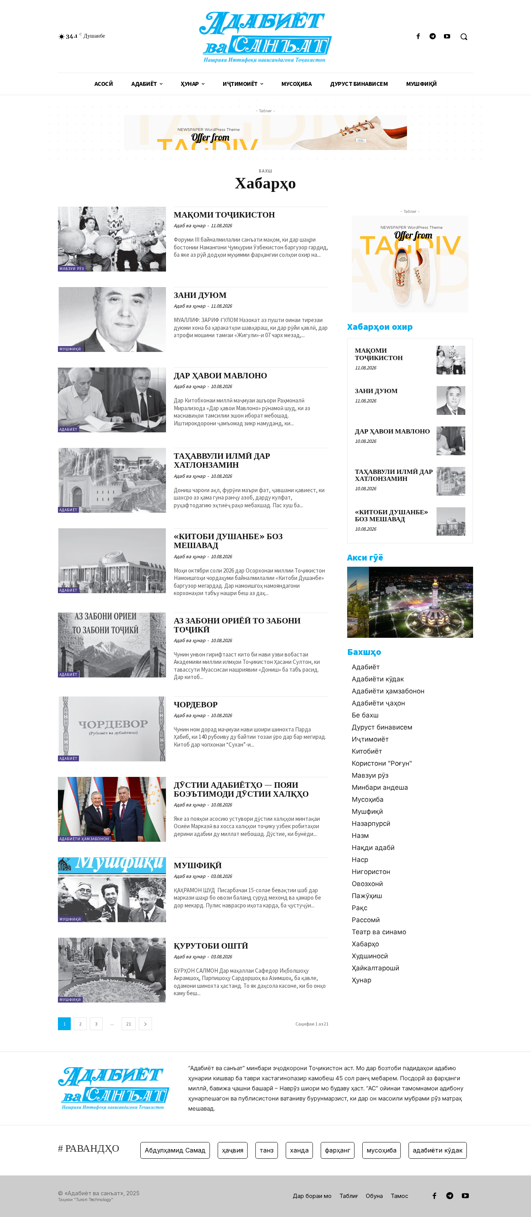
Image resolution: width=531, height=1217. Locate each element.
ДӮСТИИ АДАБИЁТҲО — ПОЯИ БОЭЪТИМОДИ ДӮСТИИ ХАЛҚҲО (241, 789)
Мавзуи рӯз (71, 268)
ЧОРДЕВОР (196, 705)
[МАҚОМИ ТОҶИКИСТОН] (112, 239)
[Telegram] (433, 36)
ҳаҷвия (217, 1150)
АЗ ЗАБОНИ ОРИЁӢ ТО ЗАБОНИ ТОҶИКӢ (237, 625)
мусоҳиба (366, 1150)
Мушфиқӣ (70, 349)
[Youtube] (447, 36)
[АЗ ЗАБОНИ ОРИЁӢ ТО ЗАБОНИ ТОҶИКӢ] (112, 645)
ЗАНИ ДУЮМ (200, 296)
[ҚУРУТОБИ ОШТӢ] (112, 970)
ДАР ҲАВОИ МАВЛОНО (220, 376)
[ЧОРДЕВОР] (112, 728)
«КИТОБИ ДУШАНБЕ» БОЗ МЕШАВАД (228, 541)
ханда (284, 1150)
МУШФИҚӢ (198, 866)
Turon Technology (93, 1199)
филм (472, 1150)
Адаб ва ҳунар (189, 225)
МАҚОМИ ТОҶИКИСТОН (224, 215)
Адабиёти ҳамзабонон (84, 838)
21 (128, 1024)
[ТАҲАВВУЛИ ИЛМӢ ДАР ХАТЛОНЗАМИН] (112, 480)
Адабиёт (68, 429)
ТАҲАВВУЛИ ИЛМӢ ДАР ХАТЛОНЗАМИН (222, 460)
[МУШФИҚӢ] (112, 889)
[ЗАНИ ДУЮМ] (112, 319)
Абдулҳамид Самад (159, 1150)
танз (252, 1150)
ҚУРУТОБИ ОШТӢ (211, 946)
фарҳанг (322, 1150)
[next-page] (145, 1023)
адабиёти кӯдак (422, 1150)
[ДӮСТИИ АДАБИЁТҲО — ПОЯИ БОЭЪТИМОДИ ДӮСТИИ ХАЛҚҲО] (112, 809)
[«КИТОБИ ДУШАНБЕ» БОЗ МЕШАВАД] (112, 560)
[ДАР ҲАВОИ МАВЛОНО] (112, 399)
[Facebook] (418, 36)
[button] (463, 36)
